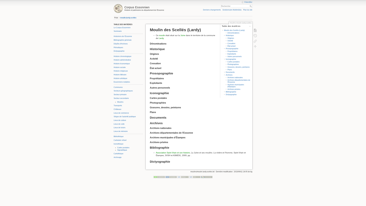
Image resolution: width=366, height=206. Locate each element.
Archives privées (233, 89)
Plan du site (247, 10)
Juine (182, 35)
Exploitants (231, 54)
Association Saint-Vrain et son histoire (173, 152)
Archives (229, 75)
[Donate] (159, 177)
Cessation (231, 43)
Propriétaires (232, 51)
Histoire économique (122, 64)
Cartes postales (123, 148)
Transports (118, 106)
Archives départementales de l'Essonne (238, 81)
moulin (162, 35)
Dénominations (233, 33)
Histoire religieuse (121, 71)
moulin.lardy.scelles (128, 18)
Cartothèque (118, 154)
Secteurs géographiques (123, 91)
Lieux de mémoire (121, 131)
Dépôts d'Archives (121, 44)
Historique (230, 35)
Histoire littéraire (120, 75)
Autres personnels (234, 57)
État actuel (231, 46)
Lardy (161, 38)
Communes (118, 87)
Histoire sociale (120, 67)
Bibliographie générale (123, 40)
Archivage (118, 157)
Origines (230, 38)
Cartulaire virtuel (120, 140)
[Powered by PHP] (171, 177)
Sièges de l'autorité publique (125, 117)
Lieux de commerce (121, 113)
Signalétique (122, 150)
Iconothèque (118, 144)
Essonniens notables (122, 82)
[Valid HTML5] (183, 177)
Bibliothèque (119, 136)
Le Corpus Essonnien (122, 28)
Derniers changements (212, 10)
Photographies (233, 64)
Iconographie (231, 59)
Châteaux (117, 109)
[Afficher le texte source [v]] (255, 30)
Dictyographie (119, 51)
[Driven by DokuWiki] (206, 177)
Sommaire (118, 31)
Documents (230, 72)
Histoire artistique (120, 78)
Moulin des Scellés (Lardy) (234, 30)
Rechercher (251, 6)
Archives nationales (235, 78)
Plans (229, 70)
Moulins (120, 102)
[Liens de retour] (255, 41)
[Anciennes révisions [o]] (255, 35)
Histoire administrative (122, 60)
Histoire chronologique (122, 56)
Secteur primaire (120, 95)
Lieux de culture (120, 120)
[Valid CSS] (195, 177)
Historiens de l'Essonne (123, 36)
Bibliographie (231, 92)
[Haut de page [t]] (255, 46)
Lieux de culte (119, 124)
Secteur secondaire (121, 98)
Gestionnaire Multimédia (231, 10)
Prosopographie (232, 49)
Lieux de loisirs (119, 128)
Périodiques (118, 47)
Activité (230, 41)
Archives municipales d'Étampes (235, 86)
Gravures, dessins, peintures (238, 67)
